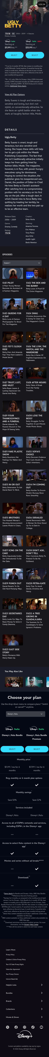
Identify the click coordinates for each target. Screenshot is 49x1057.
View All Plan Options (15, 94)
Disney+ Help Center (31, 924)
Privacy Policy (10, 955)
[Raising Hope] (14, 682)
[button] (24, 985)
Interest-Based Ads (12, 979)
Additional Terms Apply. (18, 86)
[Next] (44, 681)
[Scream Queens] (35, 682)
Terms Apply (8, 893)
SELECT (14, 55)
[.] (7, 1027)
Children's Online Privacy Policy (16, 959)
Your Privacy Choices (12, 974)
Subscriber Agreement (13, 969)
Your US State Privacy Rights (15, 964)
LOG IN (42, 4)
